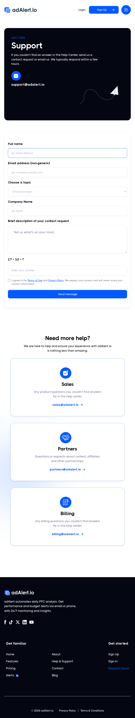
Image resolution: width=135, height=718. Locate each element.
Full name (15, 144)
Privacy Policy (56, 280)
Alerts (10, 675)
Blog (55, 675)
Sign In (113, 661)
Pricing (10, 668)
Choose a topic (19, 182)
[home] (20, 9)
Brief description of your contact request (38, 221)
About (56, 654)
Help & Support (62, 661)
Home (10, 654)
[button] (126, 10)
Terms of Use (35, 280)
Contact (57, 668)
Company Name (20, 201)
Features (12, 661)
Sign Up (113, 654)
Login (81, 9)
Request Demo (118, 668)
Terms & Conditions (92, 710)
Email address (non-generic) (29, 163)
